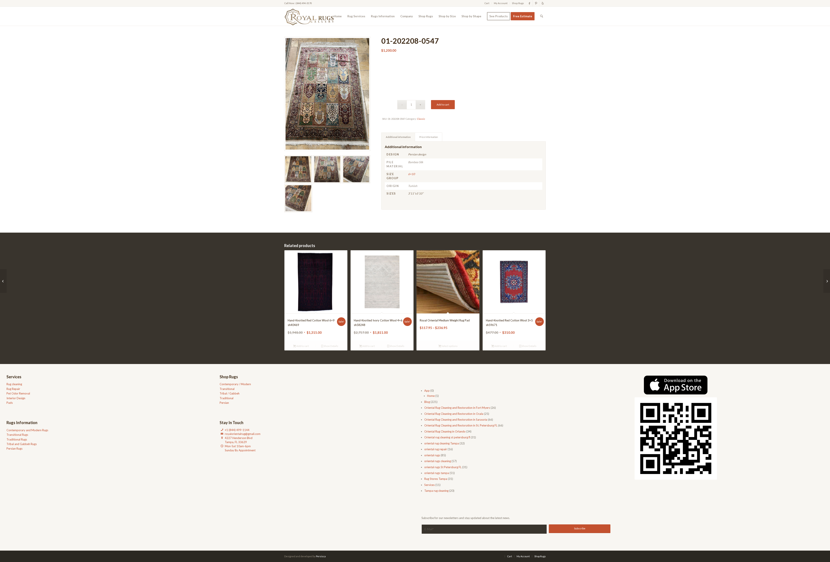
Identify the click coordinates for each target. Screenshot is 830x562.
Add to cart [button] (302, 346)
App (427, 390)
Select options (449, 346)
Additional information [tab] (398, 137)
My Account (501, 3)
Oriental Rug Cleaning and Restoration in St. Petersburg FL (460, 425)
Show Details (330, 346)
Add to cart (443, 104)
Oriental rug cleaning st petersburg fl (447, 437)
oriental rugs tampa (436, 473)
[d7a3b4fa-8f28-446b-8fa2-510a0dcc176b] (310, 16)
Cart (486, 3)
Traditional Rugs (16, 439)
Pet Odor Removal (18, 393)
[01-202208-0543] (826, 281)
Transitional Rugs (17, 434)
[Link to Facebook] (529, 3)
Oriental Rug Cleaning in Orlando (445, 431)
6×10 (411, 174)
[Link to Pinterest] (536, 3)
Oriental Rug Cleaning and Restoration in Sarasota (455, 419)
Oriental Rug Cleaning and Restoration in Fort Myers (457, 407)
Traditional (226, 398)
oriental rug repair (435, 449)
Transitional (227, 389)
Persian (224, 402)
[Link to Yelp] (542, 3)
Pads (9, 402)
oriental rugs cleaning (437, 461)
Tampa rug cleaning (436, 490)
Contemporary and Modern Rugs (27, 430)
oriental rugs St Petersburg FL (442, 467)
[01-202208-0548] (3, 281)
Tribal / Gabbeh (229, 393)
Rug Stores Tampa (435, 479)
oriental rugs (432, 455)
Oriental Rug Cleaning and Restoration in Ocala (453, 413)
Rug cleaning (14, 384)
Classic (421, 118)
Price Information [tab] (428, 137)
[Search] (541, 16)
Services (429, 485)
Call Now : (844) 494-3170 (298, 3)
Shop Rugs (518, 3)
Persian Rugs (14, 448)
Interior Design (15, 398)
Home (431, 396)
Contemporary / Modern (235, 384)
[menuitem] (487, 3)
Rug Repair (13, 389)
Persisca (321, 556)
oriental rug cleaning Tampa (441, 443)
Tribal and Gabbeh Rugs (21, 444)
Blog (427, 402)
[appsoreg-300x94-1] (675, 385)
